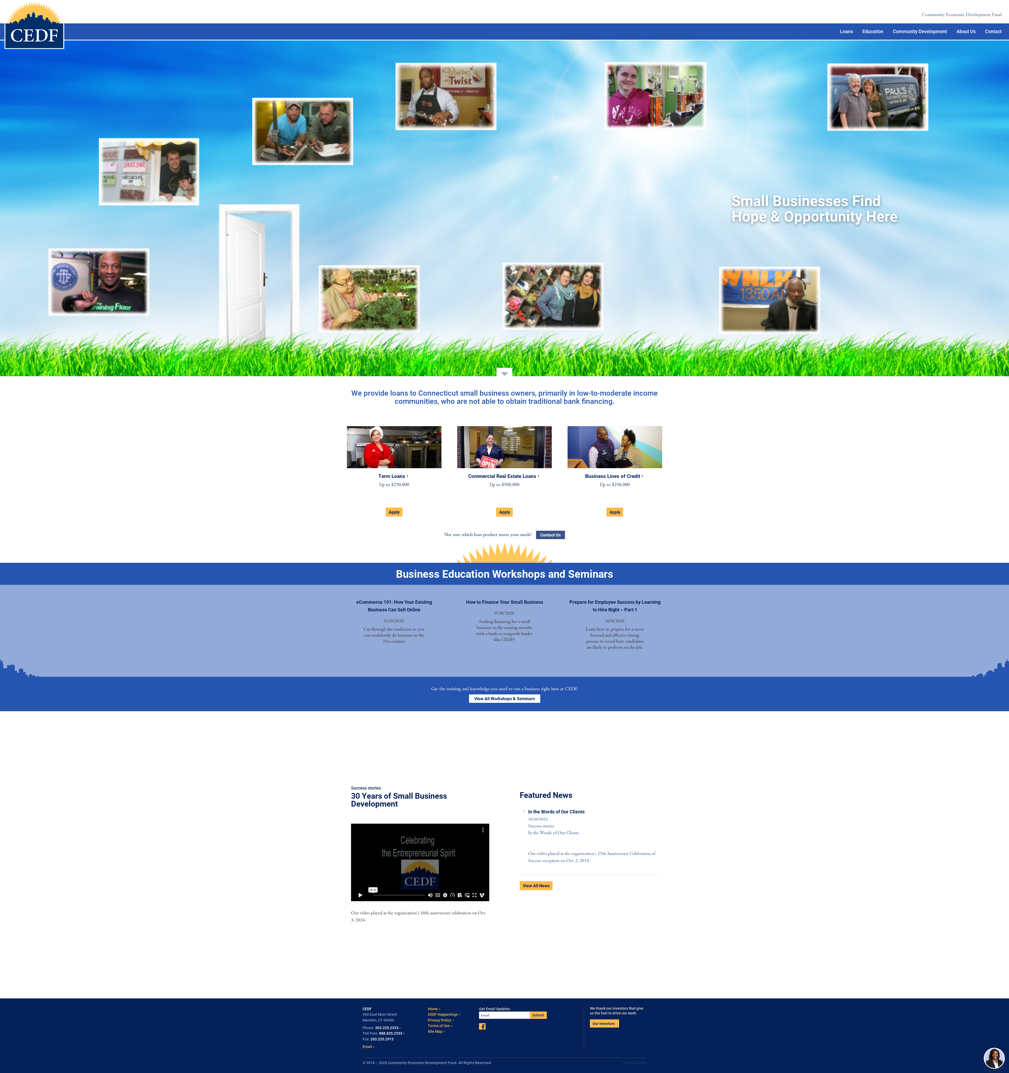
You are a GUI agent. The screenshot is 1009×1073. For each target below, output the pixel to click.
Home (433, 1008)
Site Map (435, 1031)
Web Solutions (634, 1062)
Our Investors (604, 1023)
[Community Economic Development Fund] (34, 25)
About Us (966, 31)
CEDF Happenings (443, 1014)
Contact (993, 31)
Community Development (920, 31)
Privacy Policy (439, 1020)
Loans (846, 31)
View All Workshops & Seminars (504, 698)
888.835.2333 (390, 1033)
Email (367, 1046)
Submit (538, 1015)
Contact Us (550, 535)
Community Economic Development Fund (962, 15)
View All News (536, 885)
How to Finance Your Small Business (504, 602)
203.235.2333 (386, 1027)
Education (872, 31)
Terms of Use (439, 1025)
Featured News (546, 795)
